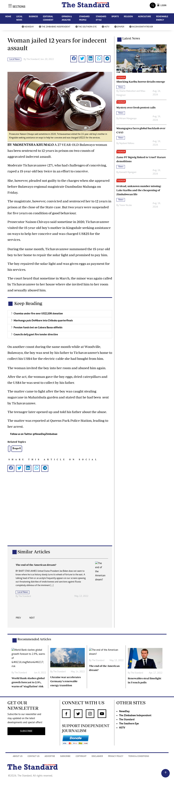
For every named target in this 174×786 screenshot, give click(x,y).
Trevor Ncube (125, 205)
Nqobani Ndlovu (126, 143)
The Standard (127, 719)
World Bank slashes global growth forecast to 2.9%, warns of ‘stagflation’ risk (28, 682)
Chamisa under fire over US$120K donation (38, 313)
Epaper (120, 27)
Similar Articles (34, 551)
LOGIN (162, 5)
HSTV (107, 27)
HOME (8, 17)
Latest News (131, 38)
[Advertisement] (59, 514)
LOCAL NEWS (19, 18)
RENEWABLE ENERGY (162, 18)
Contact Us (33, 756)
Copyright (81, 756)
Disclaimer (97, 756)
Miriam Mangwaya (127, 118)
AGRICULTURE (144, 17)
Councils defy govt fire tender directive (36, 334)
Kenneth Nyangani (127, 172)
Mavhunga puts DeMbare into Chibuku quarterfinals (43, 320)
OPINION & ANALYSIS (67, 18)
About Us (17, 756)
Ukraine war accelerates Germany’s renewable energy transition (65, 681)
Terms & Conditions (138, 756)
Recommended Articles (34, 639)
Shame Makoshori (127, 91)
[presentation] (18, 619)
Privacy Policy (115, 756)
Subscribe (65, 756)
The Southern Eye (87, 27)
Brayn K (17, 448)
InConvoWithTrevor (142, 27)
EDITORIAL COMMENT (48, 18)
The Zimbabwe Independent (56, 27)
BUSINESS (33, 17)
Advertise (50, 756)
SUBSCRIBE (26, 731)
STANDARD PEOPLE (84, 18)
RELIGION (128, 17)
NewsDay (29, 27)
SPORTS (115, 17)
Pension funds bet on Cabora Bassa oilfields (38, 327)
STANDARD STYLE (101, 18)
